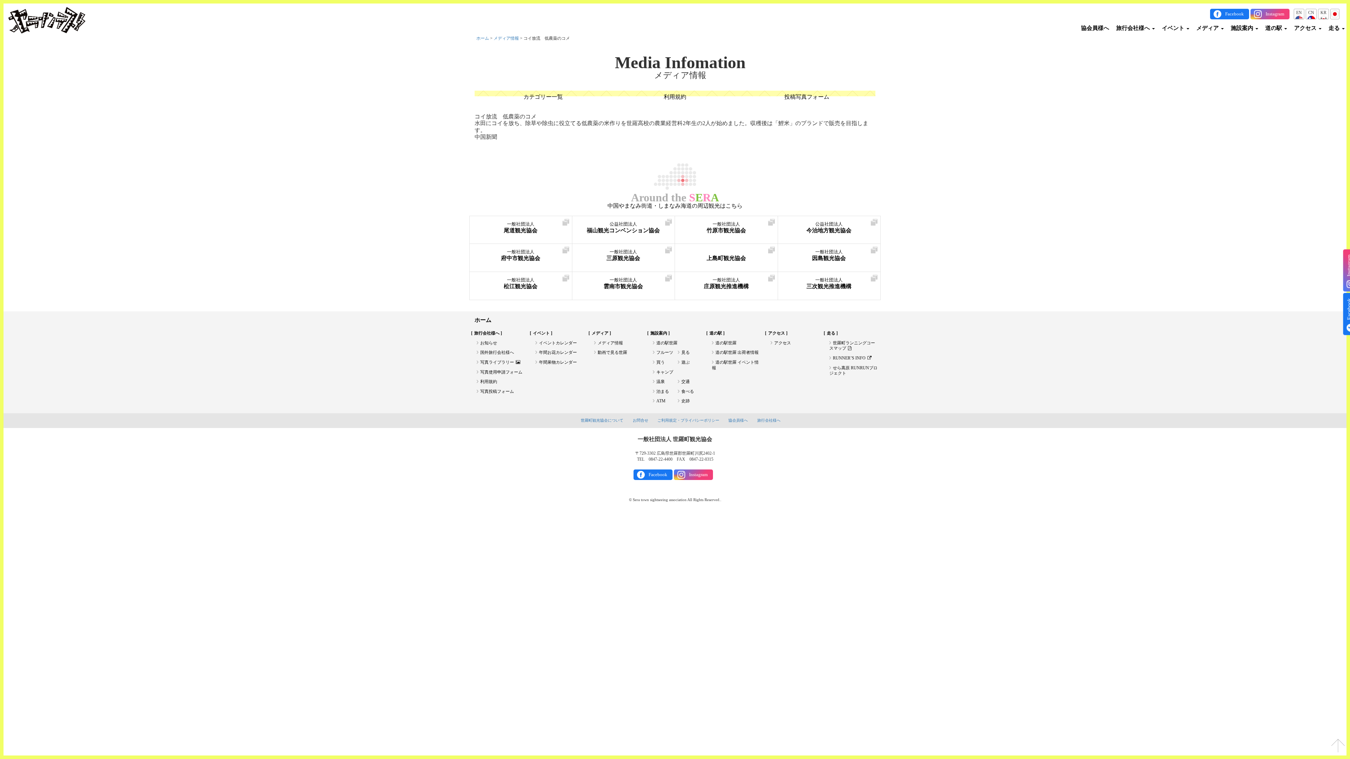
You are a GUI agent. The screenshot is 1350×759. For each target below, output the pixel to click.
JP (1335, 12)
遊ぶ (685, 362)
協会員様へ (1095, 28)
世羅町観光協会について (602, 420)
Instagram (1275, 14)
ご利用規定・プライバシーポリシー (688, 420)
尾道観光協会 (521, 227)
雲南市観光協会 (623, 283)
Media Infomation (680, 62)
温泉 (660, 381)
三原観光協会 (623, 255)
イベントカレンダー (558, 342)
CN (1311, 12)
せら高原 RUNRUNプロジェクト (853, 370)
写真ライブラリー (497, 362)
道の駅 (1274, 28)
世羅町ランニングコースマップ (852, 345)
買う (660, 362)
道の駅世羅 (666, 342)
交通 (685, 381)
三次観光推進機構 (828, 283)
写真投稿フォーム (497, 391)
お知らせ (488, 342)
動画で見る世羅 (612, 352)
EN (1299, 12)
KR (1323, 12)
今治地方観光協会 (828, 227)
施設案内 (1243, 28)
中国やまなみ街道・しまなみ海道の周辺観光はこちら (675, 206)
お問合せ (640, 420)
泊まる (662, 391)
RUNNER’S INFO (849, 358)
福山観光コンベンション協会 (623, 227)
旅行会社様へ (1133, 28)
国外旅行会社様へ (497, 352)
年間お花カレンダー (558, 352)
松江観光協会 (521, 283)
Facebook (1234, 14)
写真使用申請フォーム (501, 372)
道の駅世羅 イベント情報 (735, 365)
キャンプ (664, 372)
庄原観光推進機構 (726, 283)
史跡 (685, 400)
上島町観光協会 (726, 258)
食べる (687, 391)
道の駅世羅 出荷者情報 (737, 352)
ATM (661, 400)
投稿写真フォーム (806, 97)
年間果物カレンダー (558, 362)
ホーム (482, 38)
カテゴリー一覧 (543, 97)
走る (1335, 28)
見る (685, 352)
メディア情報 (506, 38)
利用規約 (675, 97)
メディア (1208, 28)
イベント (1174, 28)
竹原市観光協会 (726, 227)
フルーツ (664, 352)
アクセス (1306, 28)
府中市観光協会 (520, 255)
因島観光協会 (829, 255)
